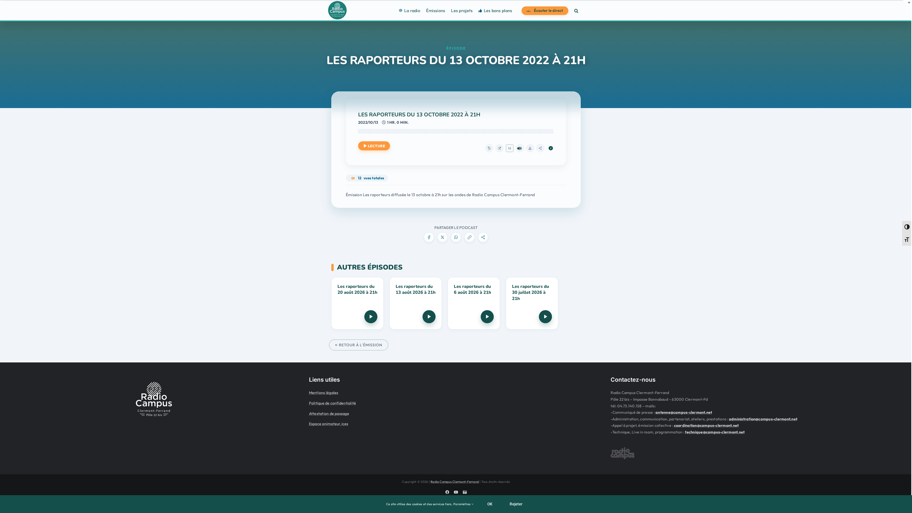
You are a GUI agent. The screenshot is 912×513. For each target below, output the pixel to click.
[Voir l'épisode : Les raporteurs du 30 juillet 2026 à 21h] (532, 303)
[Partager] (540, 148)
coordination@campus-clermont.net (706, 425)
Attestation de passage (329, 413)
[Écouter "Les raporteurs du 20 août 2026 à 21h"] (370, 316)
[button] (576, 10)
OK (489, 504)
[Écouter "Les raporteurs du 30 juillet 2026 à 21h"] (545, 316)
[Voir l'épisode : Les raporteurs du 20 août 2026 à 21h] (357, 303)
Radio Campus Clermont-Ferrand (455, 482)
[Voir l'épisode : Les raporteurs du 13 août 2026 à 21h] (416, 303)
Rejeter (516, 504)
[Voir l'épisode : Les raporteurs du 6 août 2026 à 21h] (474, 303)
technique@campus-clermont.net (715, 432)
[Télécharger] (530, 148)
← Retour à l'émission (358, 344)
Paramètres (462, 504)
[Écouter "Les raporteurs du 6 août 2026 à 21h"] (487, 316)
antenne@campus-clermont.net (684, 412)
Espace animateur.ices (328, 423)
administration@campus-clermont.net (763, 419)
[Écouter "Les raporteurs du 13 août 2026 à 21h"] (429, 316)
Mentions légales (323, 392)
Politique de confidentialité (332, 403)
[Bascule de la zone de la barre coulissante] (907, 4)
